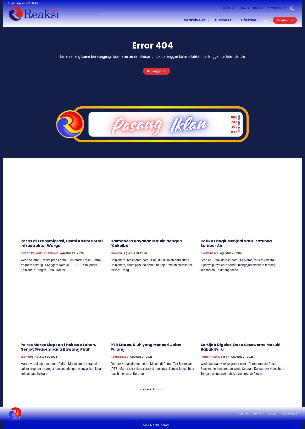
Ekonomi (27, 356)
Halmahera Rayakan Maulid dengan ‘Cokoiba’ (146, 243)
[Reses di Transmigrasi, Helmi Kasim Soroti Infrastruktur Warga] (62, 204)
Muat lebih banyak (151, 389)
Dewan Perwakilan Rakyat (40, 253)
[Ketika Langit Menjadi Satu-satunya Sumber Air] (242, 204)
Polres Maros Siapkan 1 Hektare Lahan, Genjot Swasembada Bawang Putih (58, 347)
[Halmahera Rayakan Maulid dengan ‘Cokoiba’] (152, 204)
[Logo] (15, 414)
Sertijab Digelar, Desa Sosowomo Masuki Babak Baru (240, 347)
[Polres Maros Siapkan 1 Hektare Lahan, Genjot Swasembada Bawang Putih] (62, 308)
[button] (292, 8)
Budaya (116, 253)
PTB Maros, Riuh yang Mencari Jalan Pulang (146, 347)
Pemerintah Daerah (215, 356)
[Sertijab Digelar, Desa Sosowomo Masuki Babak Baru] (242, 308)
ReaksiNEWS (209, 253)
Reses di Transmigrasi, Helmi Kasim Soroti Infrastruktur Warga (62, 243)
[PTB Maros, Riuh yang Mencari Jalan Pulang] (152, 308)
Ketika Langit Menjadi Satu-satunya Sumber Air (236, 243)
